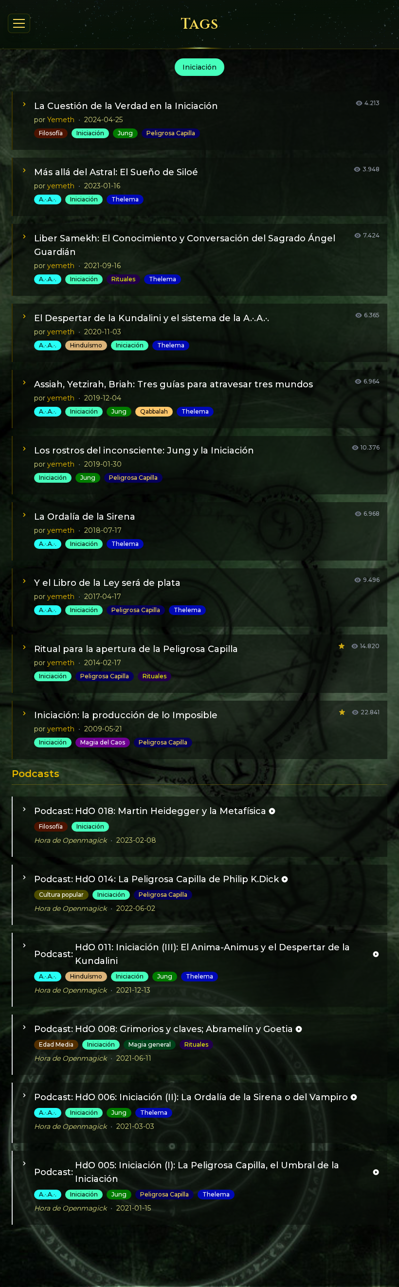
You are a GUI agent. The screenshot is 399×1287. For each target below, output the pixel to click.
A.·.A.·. (47, 199)
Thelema (125, 199)
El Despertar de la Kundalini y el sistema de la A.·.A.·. (151, 318)
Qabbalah (154, 411)
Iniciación (90, 133)
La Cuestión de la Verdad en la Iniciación (126, 106)
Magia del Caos (102, 742)
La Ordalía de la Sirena (84, 516)
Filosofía (51, 133)
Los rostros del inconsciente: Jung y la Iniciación (144, 450)
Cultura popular (61, 894)
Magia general (149, 1044)
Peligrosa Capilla (170, 133)
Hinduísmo (86, 345)
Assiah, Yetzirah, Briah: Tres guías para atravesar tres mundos (173, 384)
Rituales (123, 279)
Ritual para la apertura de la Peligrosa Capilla (136, 649)
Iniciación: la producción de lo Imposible (126, 715)
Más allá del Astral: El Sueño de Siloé (116, 172)
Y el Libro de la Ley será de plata (107, 583)
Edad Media (56, 1044)
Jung (125, 133)
